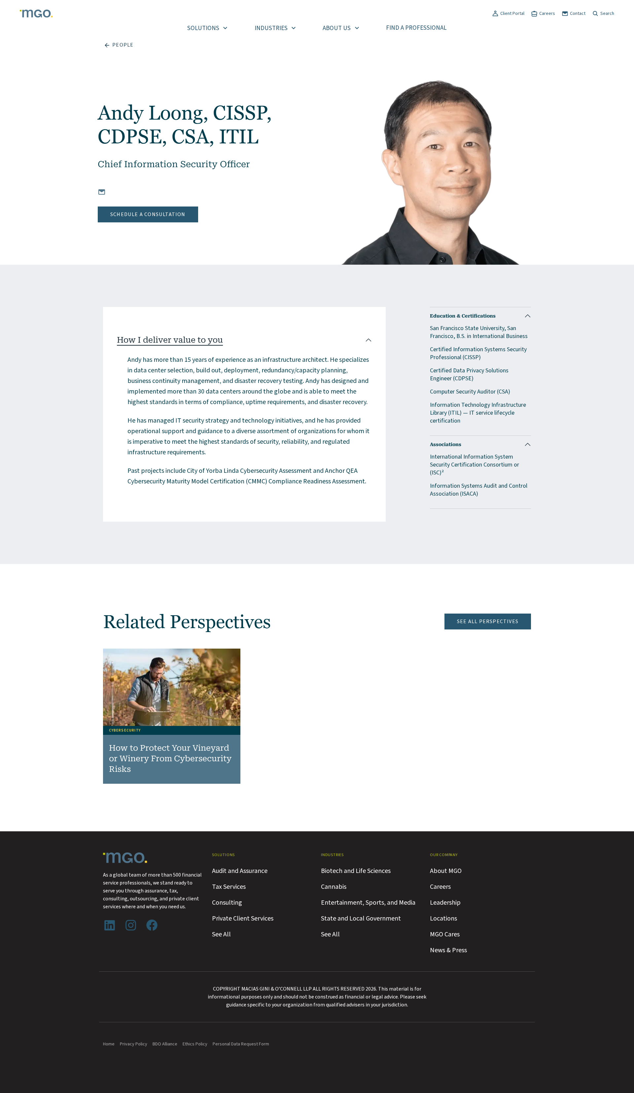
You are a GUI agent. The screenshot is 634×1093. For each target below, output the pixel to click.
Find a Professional (416, 27)
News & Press (448, 950)
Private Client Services (242, 918)
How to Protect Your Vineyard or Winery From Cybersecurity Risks (170, 758)
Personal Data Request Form (241, 1044)
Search (607, 13)
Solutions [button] (203, 28)
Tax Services (229, 886)
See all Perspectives (487, 621)
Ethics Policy (195, 1044)
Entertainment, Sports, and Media (368, 902)
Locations (443, 918)
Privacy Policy (133, 1044)
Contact (577, 13)
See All (221, 934)
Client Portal (512, 13)
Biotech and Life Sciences (356, 871)
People (122, 45)
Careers (547, 13)
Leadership (445, 902)
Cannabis (333, 886)
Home (109, 1044)
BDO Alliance (165, 1044)
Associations (445, 444)
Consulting (227, 902)
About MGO (446, 871)
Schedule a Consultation (148, 214)
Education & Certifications (463, 316)
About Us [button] (337, 28)
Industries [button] (271, 28)
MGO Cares (445, 934)
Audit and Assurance (239, 871)
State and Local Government (361, 918)
